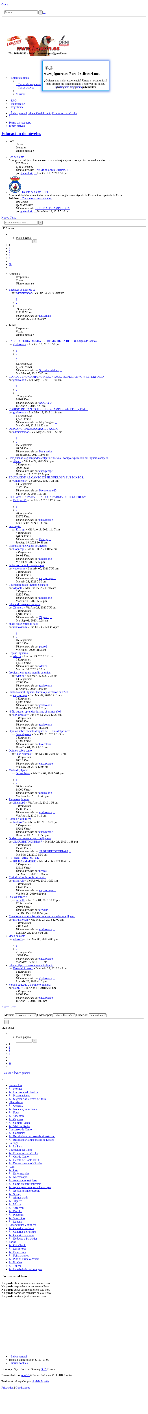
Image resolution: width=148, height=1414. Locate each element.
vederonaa (19, 568)
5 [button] (9, 257)
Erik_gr (20, 529)
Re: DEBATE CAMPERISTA (52, 208)
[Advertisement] (112, 44)
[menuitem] (28, 84)
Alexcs (17, 656)
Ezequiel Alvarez (23, 968)
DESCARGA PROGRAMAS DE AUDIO (33, 428)
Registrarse (76, 86)
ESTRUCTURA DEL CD (24, 857)
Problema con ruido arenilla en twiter (30, 672)
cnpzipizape (46, 470)
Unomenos (19, 480)
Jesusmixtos (23, 773)
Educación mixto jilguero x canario (29, 584)
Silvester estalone (49, 370)
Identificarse (62, 86)
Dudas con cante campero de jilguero (30, 838)
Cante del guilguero (20, 818)
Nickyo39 (19, 822)
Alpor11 (17, 588)
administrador (24, 292)
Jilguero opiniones (19, 799)
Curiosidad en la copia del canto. (27, 877)
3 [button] (9, 251)
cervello (20, 900)
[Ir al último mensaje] (53, 315)
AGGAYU (45, 402)
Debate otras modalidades (37, 198)
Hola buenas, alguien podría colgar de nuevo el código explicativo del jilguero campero (58, 457)
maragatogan (20, 919)
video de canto (17, 935)
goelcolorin (26, 173)
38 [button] (10, 264)
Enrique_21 (20, 500)
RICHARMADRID (24, 861)
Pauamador (45, 451)
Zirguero (18, 607)
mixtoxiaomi (20, 627)
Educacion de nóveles (21, 133)
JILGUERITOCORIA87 (27, 841)
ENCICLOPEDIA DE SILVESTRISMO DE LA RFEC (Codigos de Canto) (53, 340)
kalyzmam (45, 315)
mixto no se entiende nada (23, 623)
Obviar (5, 4)
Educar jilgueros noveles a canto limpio (31, 965)
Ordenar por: (45, 1014)
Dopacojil (18, 549)
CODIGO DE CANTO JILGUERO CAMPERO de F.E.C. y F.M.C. (48, 409)
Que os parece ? (18, 896)
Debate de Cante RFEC (35, 191)
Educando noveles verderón (24, 604)
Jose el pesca (23, 734)
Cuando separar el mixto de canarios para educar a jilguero (42, 916)
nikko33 (18, 939)
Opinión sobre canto (20, 750)
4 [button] (9, 254)
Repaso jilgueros (18, 653)
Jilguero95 (19, 802)
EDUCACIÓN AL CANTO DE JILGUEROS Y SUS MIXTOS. (46, 477)
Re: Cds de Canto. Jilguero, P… (53, 169)
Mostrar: (9, 1014)
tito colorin (45, 744)
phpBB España (40, 1381)
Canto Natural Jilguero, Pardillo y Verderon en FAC (38, 692)
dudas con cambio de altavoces (26, 565)
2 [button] (9, 248)
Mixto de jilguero (18, 770)
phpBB (25, 1375)
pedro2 (43, 646)
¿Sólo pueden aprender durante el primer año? (35, 711)
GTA (44, 1369)
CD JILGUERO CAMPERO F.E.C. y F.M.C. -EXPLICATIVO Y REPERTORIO (56, 376)
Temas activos (17, 125)
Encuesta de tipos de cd (22, 289)
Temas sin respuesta (20, 122)
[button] (10, 234)
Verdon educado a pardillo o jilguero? (30, 984)
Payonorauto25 (47, 490)
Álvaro (17, 461)
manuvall (18, 880)
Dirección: (82, 1014)
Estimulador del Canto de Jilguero (28, 545)
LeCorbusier (20, 714)
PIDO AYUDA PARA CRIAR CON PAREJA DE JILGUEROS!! (47, 496)
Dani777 (18, 987)
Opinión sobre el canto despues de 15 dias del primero (39, 731)
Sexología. (15, 526)
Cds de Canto (16, 156)
